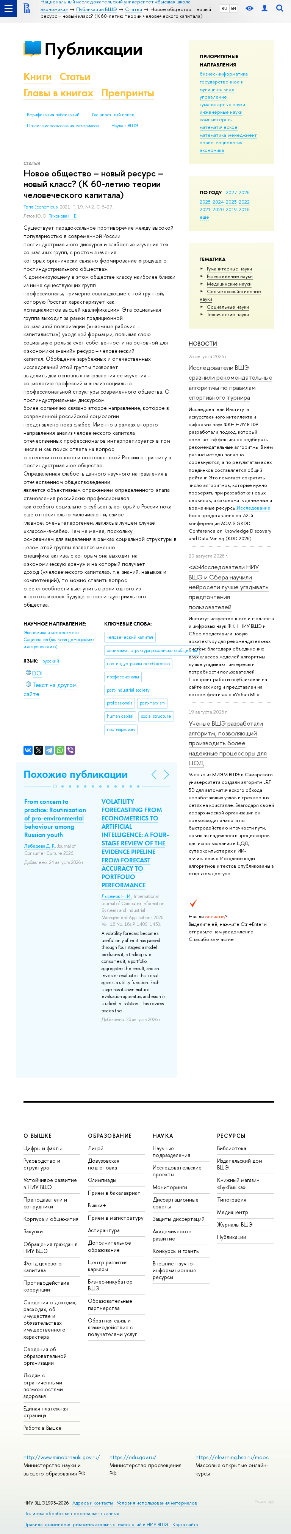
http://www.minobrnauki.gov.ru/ (61, 1457)
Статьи (75, 76)
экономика (212, 150)
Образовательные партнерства (110, 1304)
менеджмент (242, 134)
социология (229, 142)
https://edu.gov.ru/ (133, 1457)
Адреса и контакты (92, 1503)
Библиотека (231, 1148)
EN (233, 8)
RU (224, 8)
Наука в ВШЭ (124, 126)
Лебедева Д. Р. (39, 846)
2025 (205, 201)
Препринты (127, 92)
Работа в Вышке (42, 1427)
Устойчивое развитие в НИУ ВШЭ (50, 1183)
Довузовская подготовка (103, 1164)
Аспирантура (104, 1230)
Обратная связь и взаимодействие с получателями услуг (112, 1327)
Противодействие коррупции (46, 1286)
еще (204, 216)
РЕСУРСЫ (231, 1135)
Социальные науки (228, 306)
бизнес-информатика (224, 73)
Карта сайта (185, 1524)
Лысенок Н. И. (116, 896)
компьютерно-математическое (219, 123)
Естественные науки (230, 276)
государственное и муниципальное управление (222, 89)
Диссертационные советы (176, 1203)
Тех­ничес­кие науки (228, 314)
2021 (205, 209)
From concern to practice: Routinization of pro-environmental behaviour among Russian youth (55, 818)
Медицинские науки (229, 283)
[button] (55, 786)
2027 (231, 192)
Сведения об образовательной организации (45, 1356)
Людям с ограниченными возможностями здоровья (43, 1386)
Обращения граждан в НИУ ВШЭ (50, 1247)
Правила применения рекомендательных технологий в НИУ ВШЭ (96, 1524)
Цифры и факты (42, 1148)
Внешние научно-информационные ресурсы (174, 1270)
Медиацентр (232, 1212)
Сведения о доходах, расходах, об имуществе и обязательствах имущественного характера (50, 1319)
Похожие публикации (75, 774)
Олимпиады (102, 1179)
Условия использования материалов (157, 1503)
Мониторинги (170, 1187)
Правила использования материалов (63, 126)
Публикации (93, 48)
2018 (244, 209)
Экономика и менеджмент (51, 633)
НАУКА (163, 1135)
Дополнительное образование (109, 1246)
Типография (231, 1199)
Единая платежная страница (45, 1412)
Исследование (254, 507)
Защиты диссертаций (179, 1218)
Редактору (264, 1501)
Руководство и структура (41, 1164)
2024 (218, 201)
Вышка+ (97, 1205)
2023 (231, 201)
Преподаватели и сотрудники (45, 1203)
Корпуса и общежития (50, 1218)
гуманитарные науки (222, 104)
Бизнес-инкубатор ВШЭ (110, 1285)
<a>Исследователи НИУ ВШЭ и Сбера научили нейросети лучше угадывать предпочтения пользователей (229, 586)
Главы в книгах (58, 92)
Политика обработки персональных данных (71, 1513)
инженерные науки (221, 111)
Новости (203, 344)
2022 (244, 201)
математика (213, 134)
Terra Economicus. (41, 207)
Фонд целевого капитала (42, 1267)
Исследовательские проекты (177, 1171)
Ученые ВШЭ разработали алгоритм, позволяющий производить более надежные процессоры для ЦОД (228, 743)
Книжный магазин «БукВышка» (238, 1183)
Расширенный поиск (113, 115)
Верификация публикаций (53, 115)
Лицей (95, 1148)
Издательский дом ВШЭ (239, 1164)
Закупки (33, 1231)
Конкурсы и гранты (176, 1250)
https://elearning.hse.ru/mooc (232, 1457)
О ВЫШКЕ (37, 1135)
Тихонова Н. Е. (63, 216)
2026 (244, 192)
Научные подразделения (171, 1152)
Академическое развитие (172, 1235)
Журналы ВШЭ (235, 1224)
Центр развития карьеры (108, 1266)
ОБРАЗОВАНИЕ (110, 1135)
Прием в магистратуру (116, 1217)
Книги (37, 76)
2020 (218, 209)
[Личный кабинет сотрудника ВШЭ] (264, 8)
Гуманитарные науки (229, 268)
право (207, 142)
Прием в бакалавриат (114, 1192)
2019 (231, 209)
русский (50, 661)
